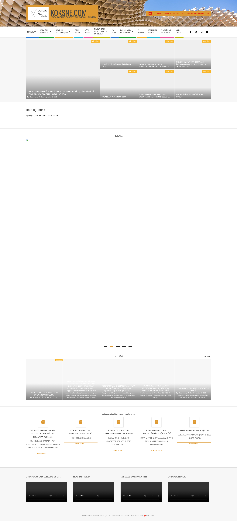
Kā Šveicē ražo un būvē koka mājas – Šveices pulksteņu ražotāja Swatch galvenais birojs (191, 64)
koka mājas (115, 395)
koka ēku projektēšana (122, 393)
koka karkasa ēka (87, 393)
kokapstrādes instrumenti (75, 397)
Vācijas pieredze (90, 397)
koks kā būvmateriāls (127, 395)
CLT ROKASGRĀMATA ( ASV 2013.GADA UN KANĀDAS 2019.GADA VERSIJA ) (43, 433)
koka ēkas (95, 41)
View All (207, 356)
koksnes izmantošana (118, 397)
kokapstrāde (75, 395)
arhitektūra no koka (79, 391)
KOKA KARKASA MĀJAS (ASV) (194, 430)
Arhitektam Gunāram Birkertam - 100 (158, 395)
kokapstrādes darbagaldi (88, 395)
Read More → (42, 453)
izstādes (59, 360)
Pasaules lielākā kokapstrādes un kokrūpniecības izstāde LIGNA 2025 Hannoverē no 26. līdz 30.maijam (81, 383)
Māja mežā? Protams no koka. (114, 97)
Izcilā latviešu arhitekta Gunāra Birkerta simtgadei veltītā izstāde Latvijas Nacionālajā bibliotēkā (156, 388)
